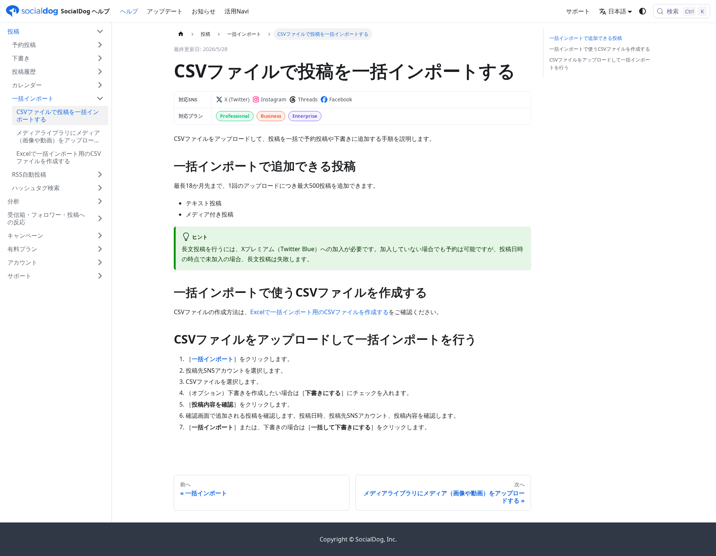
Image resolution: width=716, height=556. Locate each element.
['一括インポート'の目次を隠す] (100, 98)
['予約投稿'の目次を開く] (100, 45)
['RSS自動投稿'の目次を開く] (100, 174)
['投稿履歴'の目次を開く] (100, 72)
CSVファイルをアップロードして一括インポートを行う (599, 63)
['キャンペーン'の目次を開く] (100, 235)
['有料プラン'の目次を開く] (100, 249)
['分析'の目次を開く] (100, 201)
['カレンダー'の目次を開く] (100, 85)
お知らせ (204, 11)
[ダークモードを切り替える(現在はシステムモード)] (643, 11)
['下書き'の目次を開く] (100, 58)
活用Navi (236, 11)
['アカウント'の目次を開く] (100, 262)
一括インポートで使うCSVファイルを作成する (599, 48)
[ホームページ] (181, 34)
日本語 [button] (617, 11)
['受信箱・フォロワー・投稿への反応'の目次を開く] (100, 218)
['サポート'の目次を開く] (100, 276)
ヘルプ (129, 11)
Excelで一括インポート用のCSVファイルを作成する (319, 312)
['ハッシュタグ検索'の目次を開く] (100, 188)
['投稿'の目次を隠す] (100, 31)
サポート (578, 11)
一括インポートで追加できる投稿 (585, 38)
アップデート (165, 11)
